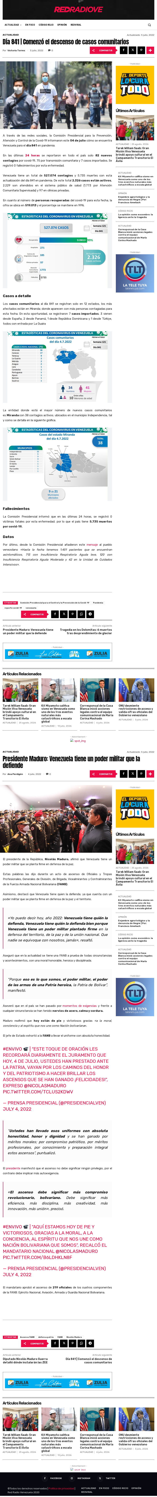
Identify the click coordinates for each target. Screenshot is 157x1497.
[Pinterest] (141, 50)
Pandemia (98, 603)
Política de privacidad (61, 1488)
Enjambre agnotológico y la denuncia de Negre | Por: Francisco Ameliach (134, 200)
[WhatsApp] (81, 614)
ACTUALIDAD (11, 35)
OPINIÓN (122, 193)
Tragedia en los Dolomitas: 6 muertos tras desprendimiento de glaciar (86, 631)
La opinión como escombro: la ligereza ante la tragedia (135, 216)
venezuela (31, 608)
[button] (149, 25)
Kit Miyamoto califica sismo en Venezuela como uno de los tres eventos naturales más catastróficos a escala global (135, 180)
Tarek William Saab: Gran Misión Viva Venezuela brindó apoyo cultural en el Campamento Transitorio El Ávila (134, 155)
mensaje (92, 544)
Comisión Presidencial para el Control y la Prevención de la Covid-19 (54, 603)
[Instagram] (72, 1478)
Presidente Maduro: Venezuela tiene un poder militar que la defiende (28, 631)
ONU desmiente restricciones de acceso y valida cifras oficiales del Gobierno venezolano (136, 710)
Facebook (56, 1478)
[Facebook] (124, 50)
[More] (150, 50)
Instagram (84, 1478)
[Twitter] (132, 50)
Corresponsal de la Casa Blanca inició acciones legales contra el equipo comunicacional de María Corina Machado (135, 235)
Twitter (110, 1478)
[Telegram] (90, 614)
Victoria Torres (16, 50)
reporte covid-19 (13, 608)
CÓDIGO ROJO (125, 211)
